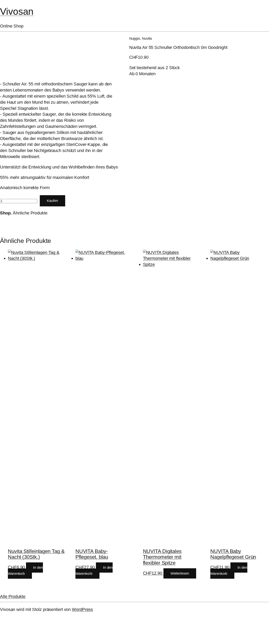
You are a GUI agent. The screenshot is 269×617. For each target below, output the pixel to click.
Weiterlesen (180, 573)
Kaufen (52, 201)
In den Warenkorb (25, 571)
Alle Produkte (12, 596)
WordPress (82, 609)
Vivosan (16, 11)
